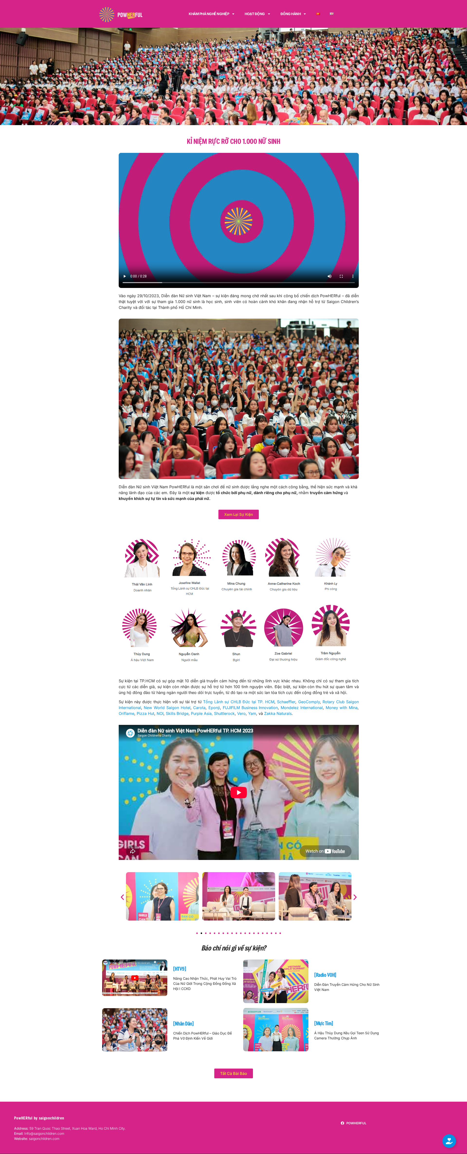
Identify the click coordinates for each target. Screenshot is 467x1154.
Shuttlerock (224, 713)
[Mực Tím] (323, 1023)
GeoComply (309, 701)
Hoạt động (255, 14)
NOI (160, 713)
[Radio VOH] (325, 975)
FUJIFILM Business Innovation (250, 707)
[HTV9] (179, 969)
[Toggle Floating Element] (449, 1141)
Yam (252, 713)
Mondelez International (302, 707)
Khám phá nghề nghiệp (209, 14)
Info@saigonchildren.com (44, 1133)
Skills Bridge (177, 713)
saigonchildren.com (36, 1138)
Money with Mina (342, 707)
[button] (122, 897)
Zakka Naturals (278, 713)
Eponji (214, 707)
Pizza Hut (145, 713)
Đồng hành (290, 14)
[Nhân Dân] (183, 1023)
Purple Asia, (202, 713)
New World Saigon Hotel (167, 707)
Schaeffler (286, 701)
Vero (241, 713)
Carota (199, 707)
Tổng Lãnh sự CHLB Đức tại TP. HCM (238, 701)
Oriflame (126, 713)
